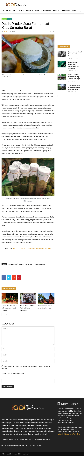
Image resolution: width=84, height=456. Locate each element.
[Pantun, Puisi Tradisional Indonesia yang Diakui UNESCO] (10, 298)
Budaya (28, 10)
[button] (79, 11)
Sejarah (37, 10)
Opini (15, 10)
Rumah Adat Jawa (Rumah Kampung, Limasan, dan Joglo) (74, 77)
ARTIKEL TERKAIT (9, 288)
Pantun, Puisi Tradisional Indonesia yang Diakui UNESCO (9, 308)
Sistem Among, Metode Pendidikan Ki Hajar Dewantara (75, 54)
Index (74, 10)
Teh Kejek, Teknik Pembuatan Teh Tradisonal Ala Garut (32, 248)
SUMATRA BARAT (40, 264)
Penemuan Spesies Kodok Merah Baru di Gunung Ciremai (74, 87)
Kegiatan (46, 10)
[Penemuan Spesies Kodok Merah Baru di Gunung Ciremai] (62, 87)
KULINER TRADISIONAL (25, 264)
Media (55, 10)
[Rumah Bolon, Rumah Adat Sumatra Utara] (46, 298)
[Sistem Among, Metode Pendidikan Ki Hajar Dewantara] (62, 54)
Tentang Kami (65, 10)
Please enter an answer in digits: (13, 373)
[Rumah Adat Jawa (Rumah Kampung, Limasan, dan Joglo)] (62, 77)
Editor (5, 31)
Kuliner (10, 19)
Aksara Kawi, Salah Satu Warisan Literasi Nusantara (27, 308)
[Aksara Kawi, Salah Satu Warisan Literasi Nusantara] (28, 298)
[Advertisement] (56, 5)
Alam (21, 10)
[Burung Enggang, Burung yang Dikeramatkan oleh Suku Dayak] (62, 64)
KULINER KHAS (12, 264)
